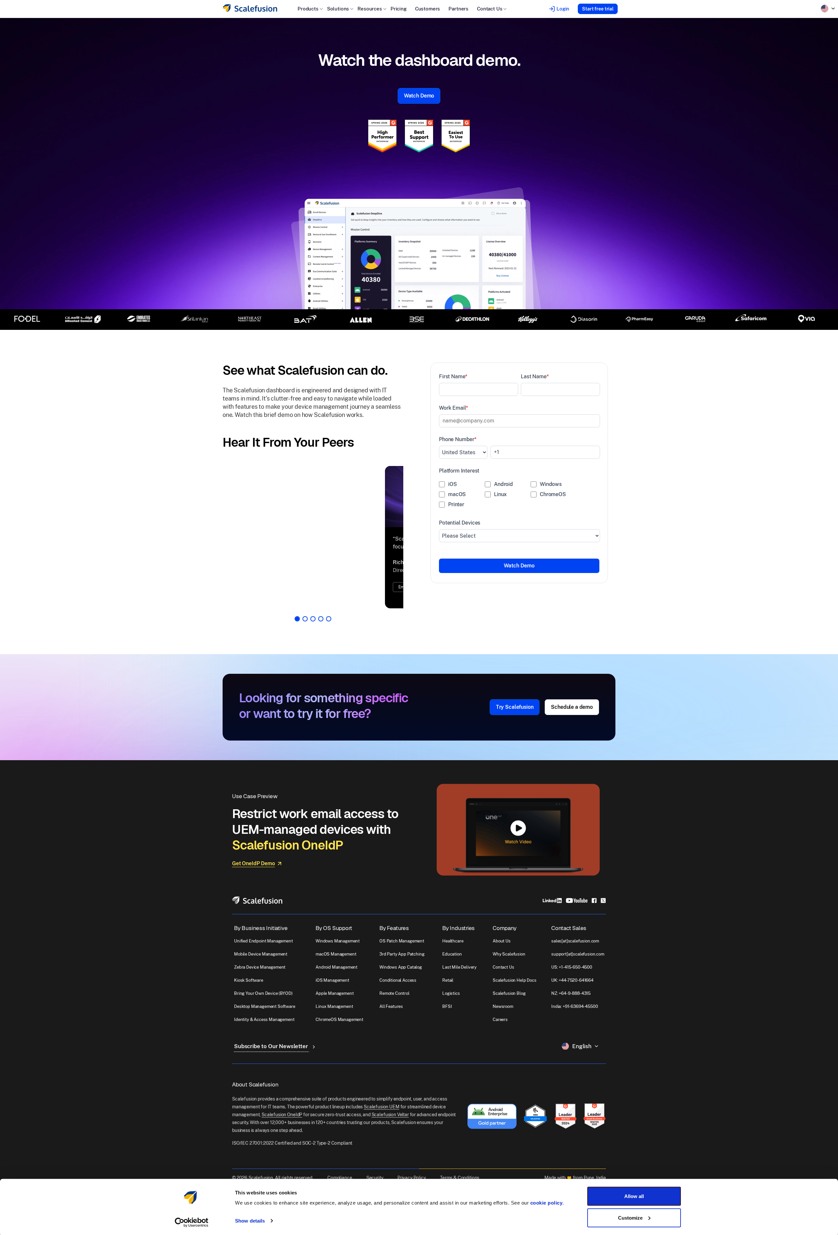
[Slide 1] (297, 628)
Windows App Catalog (400, 977)
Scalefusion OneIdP (282, 1124)
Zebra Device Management (259, 977)
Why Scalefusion (509, 963)
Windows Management (338, 950)
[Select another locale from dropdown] (828, 8)
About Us (502, 950)
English (582, 1056)
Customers (427, 8)
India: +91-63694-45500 (574, 1016)
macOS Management (336, 963)
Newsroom (503, 1016)
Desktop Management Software (264, 1016)
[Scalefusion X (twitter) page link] (603, 909)
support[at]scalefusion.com (577, 963)
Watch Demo (419, 96)
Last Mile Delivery (459, 977)
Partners (458, 8)
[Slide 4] (320, 628)
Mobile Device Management (260, 963)
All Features (391, 1016)
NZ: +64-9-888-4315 (571, 1003)
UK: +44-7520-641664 (572, 990)
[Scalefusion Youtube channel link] (577, 909)
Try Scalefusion (515, 717)
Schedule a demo (572, 717)
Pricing (399, 8)
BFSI (447, 1016)
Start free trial (597, 8)
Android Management (336, 977)
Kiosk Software (248, 990)
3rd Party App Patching (401, 963)
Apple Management (335, 1003)
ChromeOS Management (339, 1029)
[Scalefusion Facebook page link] (594, 909)
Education (452, 963)
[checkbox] (519, 495)
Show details (250, 1221)
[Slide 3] (313, 628)
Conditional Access (397, 990)
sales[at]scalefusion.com (575, 950)
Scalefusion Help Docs (515, 990)
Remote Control (394, 1003)
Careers (500, 1029)
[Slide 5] (328, 628)
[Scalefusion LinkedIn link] (552, 909)
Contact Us (503, 977)
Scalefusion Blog (509, 1003)
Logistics (451, 1003)
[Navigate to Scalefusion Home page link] (257, 909)
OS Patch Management (401, 950)
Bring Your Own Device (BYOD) (263, 1003)
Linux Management (334, 1016)
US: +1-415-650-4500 (571, 977)
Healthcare (452, 950)
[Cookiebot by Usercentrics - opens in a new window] (191, 1222)
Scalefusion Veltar (390, 1124)
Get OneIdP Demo (253, 873)
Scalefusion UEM (381, 1116)
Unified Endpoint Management (263, 950)
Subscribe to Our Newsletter (271, 1056)
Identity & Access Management (264, 1029)
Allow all (634, 1196)
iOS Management (332, 990)
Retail (447, 990)
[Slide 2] (305, 628)
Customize (630, 1217)
